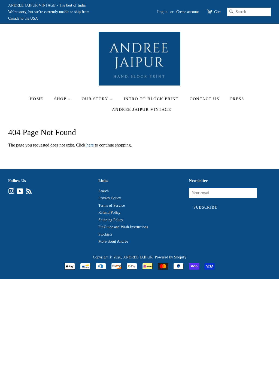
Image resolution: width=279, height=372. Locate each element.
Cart (217, 12)
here (90, 145)
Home (36, 99)
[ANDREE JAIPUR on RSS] (29, 192)
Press (237, 99)
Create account (187, 12)
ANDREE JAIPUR (138, 257)
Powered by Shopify (170, 257)
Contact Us (204, 99)
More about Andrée (113, 241)
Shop (61, 99)
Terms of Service (111, 205)
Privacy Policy (109, 198)
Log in (162, 12)
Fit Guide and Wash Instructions (123, 227)
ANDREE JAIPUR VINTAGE (141, 109)
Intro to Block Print (151, 99)
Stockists (105, 234)
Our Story (96, 99)
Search (103, 191)
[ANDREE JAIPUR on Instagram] (11, 192)
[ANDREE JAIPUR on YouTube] (20, 192)
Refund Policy (109, 213)
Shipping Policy (110, 220)
